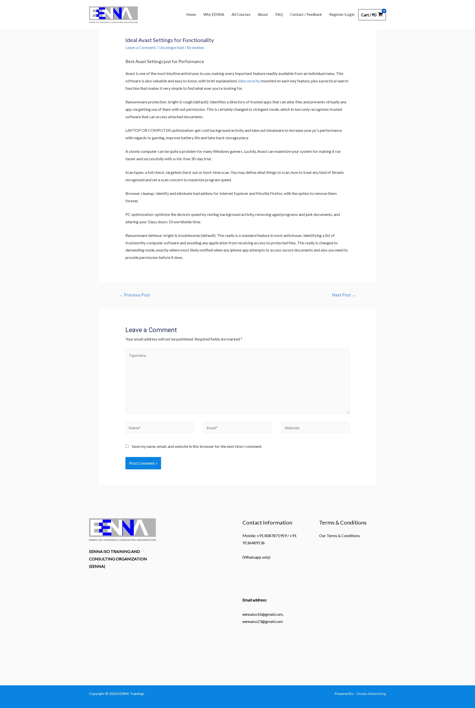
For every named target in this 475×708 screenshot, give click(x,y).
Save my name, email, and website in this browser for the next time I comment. (197, 446)
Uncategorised (171, 47)
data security (249, 80)
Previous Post (134, 294)
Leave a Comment (140, 47)
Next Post (344, 294)
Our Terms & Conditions (339, 535)
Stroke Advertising (371, 693)
